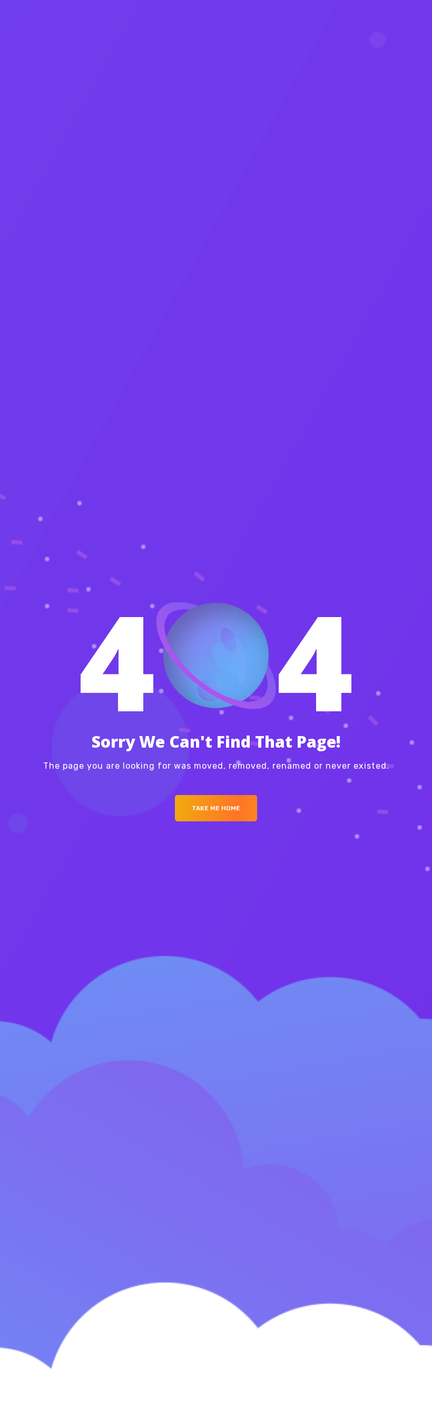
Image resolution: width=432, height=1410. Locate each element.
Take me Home (216, 808)
